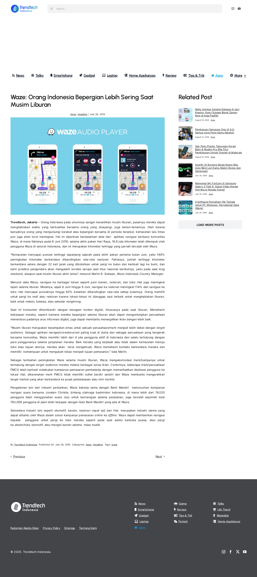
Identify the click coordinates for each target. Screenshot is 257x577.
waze (114, 444)
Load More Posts (210, 225)
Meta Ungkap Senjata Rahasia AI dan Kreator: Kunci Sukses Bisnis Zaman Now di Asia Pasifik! (217, 112)
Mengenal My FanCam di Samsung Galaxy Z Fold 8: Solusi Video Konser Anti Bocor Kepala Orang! (216, 186)
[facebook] (230, 552)
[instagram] (232, 8)
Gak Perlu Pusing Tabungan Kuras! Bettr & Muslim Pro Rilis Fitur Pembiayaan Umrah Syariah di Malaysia (218, 149)
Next (159, 456)
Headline (83, 114)
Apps (73, 114)
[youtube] (239, 8)
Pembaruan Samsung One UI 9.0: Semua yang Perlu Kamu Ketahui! (215, 131)
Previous (19, 456)
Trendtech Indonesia (25, 444)
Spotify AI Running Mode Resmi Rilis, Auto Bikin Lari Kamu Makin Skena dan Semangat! (218, 168)
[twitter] (238, 552)
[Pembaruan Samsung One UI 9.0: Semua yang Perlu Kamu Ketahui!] (185, 128)
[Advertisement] (128, 43)
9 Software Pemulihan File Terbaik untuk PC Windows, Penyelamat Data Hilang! (217, 205)
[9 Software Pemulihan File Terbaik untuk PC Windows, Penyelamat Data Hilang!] (185, 203)
